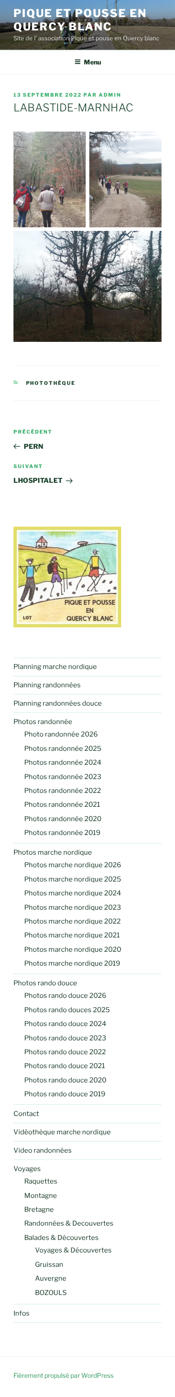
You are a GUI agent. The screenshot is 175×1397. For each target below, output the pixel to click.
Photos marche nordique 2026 (72, 865)
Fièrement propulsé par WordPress (63, 1375)
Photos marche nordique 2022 (72, 921)
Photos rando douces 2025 (67, 1010)
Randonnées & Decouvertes (69, 1223)
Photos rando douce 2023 (65, 1038)
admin (110, 95)
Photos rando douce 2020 (65, 1080)
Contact (26, 1114)
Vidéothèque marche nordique (62, 1132)
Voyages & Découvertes (73, 1250)
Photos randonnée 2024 (62, 762)
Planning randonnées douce (57, 703)
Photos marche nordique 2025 (72, 879)
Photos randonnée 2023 (62, 777)
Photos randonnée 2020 (62, 819)
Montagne (40, 1196)
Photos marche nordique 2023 (72, 907)
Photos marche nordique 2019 (72, 963)
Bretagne (39, 1209)
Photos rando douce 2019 (64, 1094)
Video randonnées (42, 1150)
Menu (92, 62)
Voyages (27, 1169)
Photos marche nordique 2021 (72, 935)
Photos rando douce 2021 (64, 1066)
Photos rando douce (45, 983)
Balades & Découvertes (61, 1238)
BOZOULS (51, 1293)
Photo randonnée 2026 (61, 734)
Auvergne (50, 1278)
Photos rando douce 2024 (65, 1024)
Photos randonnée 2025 (62, 749)
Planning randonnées (47, 685)
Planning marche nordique (55, 667)
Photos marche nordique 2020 (72, 950)
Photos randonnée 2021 (62, 805)
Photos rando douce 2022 (65, 1052)
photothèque (51, 383)
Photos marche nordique (52, 852)
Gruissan (49, 1265)
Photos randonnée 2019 (62, 833)
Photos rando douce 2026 (65, 996)
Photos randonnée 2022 (62, 791)
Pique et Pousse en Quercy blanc (80, 20)
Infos (21, 1313)
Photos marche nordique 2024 (72, 893)
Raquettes (40, 1181)
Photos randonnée (42, 722)
